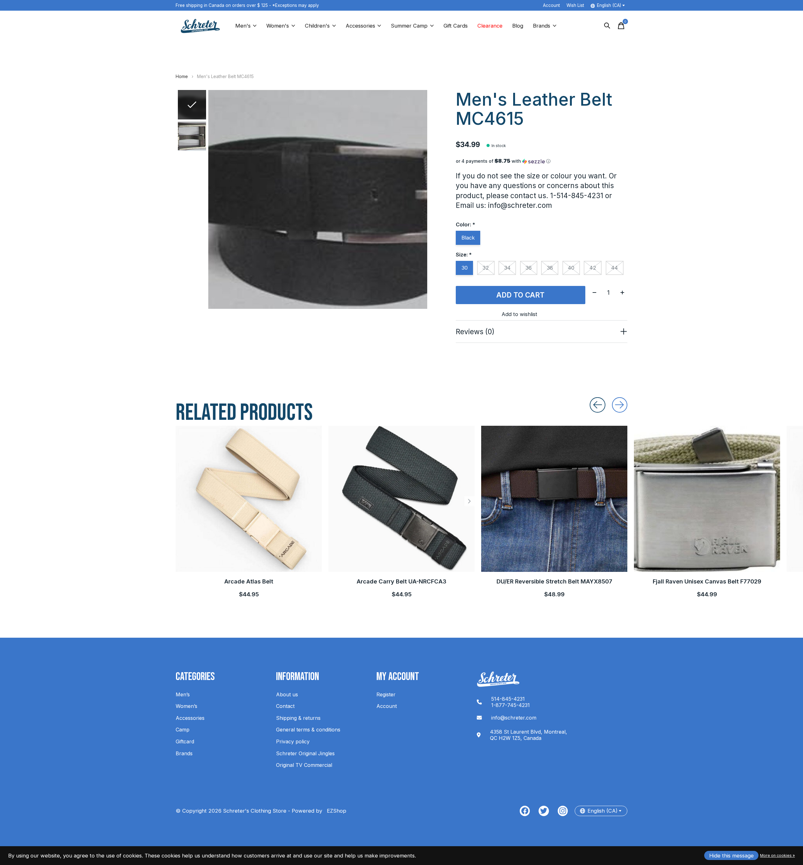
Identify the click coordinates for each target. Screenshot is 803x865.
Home (182, 76)
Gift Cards (456, 26)
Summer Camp (409, 26)
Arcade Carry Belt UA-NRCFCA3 (401, 581)
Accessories (360, 26)
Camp (182, 729)
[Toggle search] (607, 25)
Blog (517, 26)
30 (464, 268)
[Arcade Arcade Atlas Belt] (249, 499)
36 (528, 268)
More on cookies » (777, 855)
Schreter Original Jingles (305, 753)
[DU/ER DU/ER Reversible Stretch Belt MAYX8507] (554, 499)
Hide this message (731, 855)
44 (614, 268)
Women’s (186, 706)
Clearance (490, 26)
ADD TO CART (520, 295)
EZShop (335, 811)
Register (386, 694)
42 (592, 268)
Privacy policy (293, 741)
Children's (317, 26)
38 (550, 268)
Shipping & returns (298, 718)
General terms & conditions (308, 729)
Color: (465, 224)
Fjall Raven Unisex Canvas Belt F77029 (707, 581)
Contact (285, 706)
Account (386, 706)
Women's (277, 26)
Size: (464, 254)
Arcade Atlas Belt (248, 581)
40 (571, 268)
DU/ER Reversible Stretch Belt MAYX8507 (554, 581)
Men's (243, 26)
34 (507, 268)
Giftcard (185, 741)
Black (468, 238)
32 (485, 268)
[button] (541, 161)
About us (287, 694)
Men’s (183, 694)
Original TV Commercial (304, 765)
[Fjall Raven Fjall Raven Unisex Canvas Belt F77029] (707, 499)
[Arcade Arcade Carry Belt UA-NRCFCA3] (401, 499)
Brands (541, 26)
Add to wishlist (519, 314)
